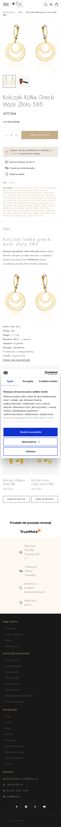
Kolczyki (44, 208)
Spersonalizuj (29, 441)
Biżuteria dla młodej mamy (17, 190)
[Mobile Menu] (6, 4)
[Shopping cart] (56, 5)
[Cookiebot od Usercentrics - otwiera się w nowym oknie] (45, 373)
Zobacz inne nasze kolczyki (17, 360)
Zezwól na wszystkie (30, 432)
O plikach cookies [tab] (48, 381)
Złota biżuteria (35, 215)
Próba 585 (26, 213)
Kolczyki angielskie (13, 210)
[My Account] (51, 4)
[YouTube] (44, 806)
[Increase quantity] (17, 135)
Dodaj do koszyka (39, 135)
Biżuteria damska (24, 188)
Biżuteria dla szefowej (29, 193)
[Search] (45, 4)
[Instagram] (25, 806)
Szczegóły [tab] (28, 381)
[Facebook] (16, 806)
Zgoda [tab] (10, 381)
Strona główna (9, 12)
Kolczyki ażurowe (35, 210)
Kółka (16, 213)
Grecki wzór (25, 205)
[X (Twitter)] (35, 806)
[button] (16, 499)
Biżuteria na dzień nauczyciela (38, 200)
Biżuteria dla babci (45, 188)
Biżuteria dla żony (30, 195)
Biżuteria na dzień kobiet (31, 198)
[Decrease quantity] (5, 135)
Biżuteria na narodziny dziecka (20, 203)
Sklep (20, 12)
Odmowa (30, 451)
